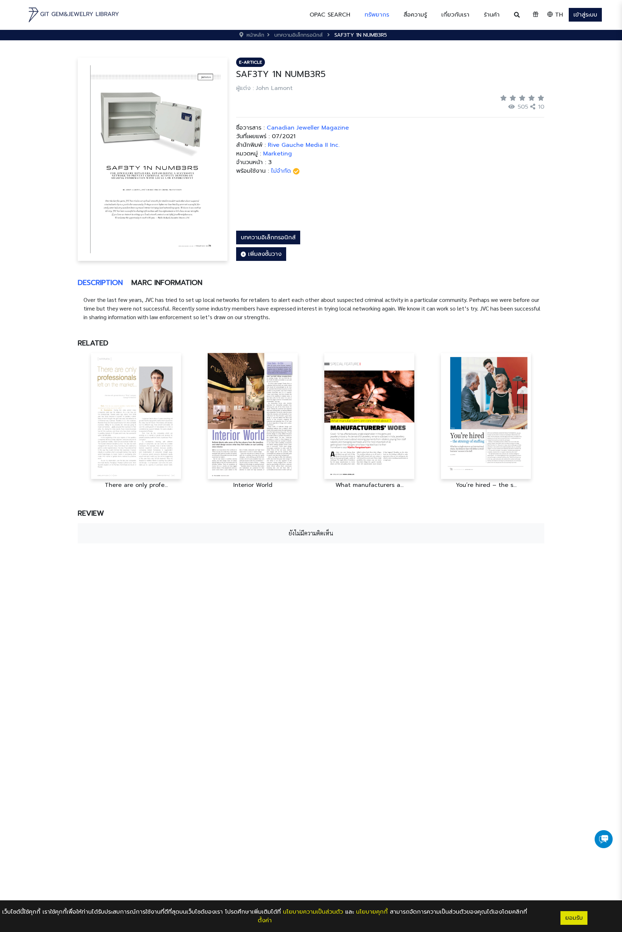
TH (558, 14)
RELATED (93, 343)
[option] (136, 421)
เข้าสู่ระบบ (585, 14)
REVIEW (91, 513)
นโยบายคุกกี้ (372, 912)
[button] (377, 15)
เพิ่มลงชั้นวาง (263, 254)
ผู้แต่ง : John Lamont (264, 88)
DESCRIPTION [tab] (100, 282)
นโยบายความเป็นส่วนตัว (313, 912)
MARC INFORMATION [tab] (166, 282)
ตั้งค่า (265, 920)
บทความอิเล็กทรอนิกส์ (268, 237)
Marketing (277, 153)
